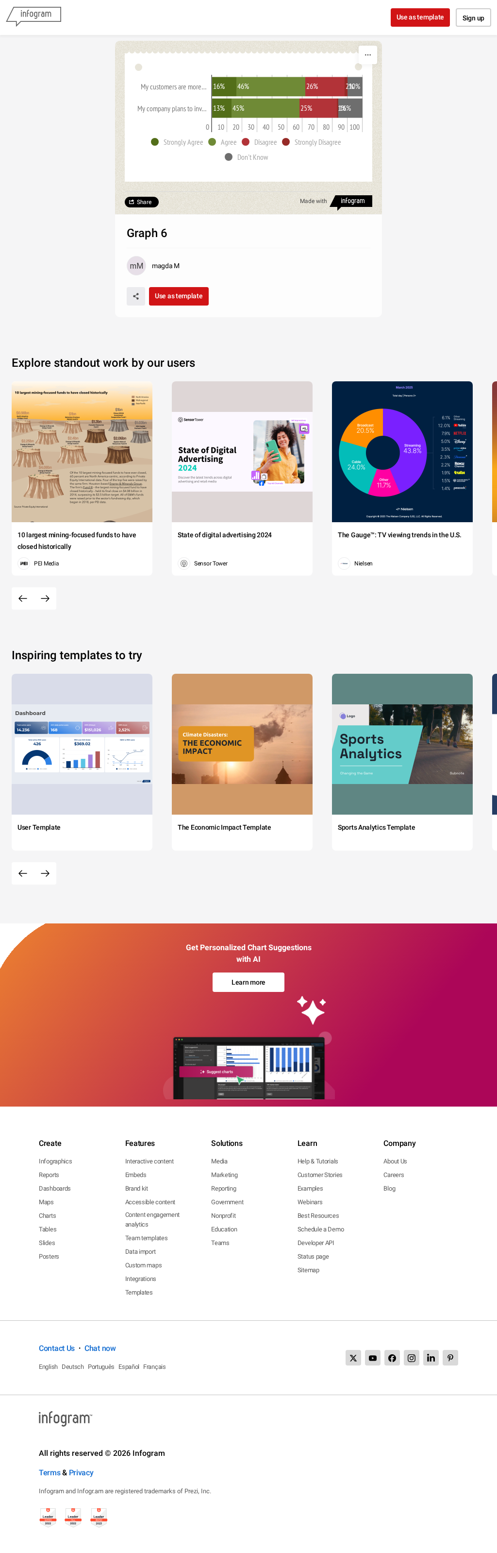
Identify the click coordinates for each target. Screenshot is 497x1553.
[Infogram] (33, 17)
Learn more (248, 982)
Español (128, 1366)
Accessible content (150, 1202)
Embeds (136, 1174)
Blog (389, 1188)
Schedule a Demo (321, 1229)
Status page (313, 1256)
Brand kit (136, 1188)
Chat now (100, 1348)
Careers (393, 1174)
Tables (47, 1229)
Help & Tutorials (318, 1161)
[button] (179, 142)
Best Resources (318, 1215)
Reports (49, 1174)
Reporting (223, 1188)
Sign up (473, 18)
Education (224, 1229)
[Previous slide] (23, 598)
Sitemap (308, 1270)
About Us (395, 1161)
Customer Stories (320, 1174)
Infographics (55, 1161)
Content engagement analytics (152, 1219)
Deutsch (73, 1366)
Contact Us (57, 1348)
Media (219, 1161)
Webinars (310, 1202)
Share (144, 202)
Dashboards (55, 1188)
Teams (220, 1242)
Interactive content (149, 1161)
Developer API (316, 1242)
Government (227, 1202)
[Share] (136, 296)
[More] (368, 55)
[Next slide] (45, 598)
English (48, 1366)
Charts (47, 1215)
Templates (139, 1292)
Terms (50, 1472)
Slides (47, 1242)
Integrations (140, 1278)
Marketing (224, 1174)
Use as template (421, 17)
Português (101, 1366)
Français (154, 1366)
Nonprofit (223, 1215)
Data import (140, 1251)
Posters (49, 1256)
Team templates (146, 1238)
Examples (310, 1188)
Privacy (81, 1472)
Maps (46, 1202)
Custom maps (143, 1265)
